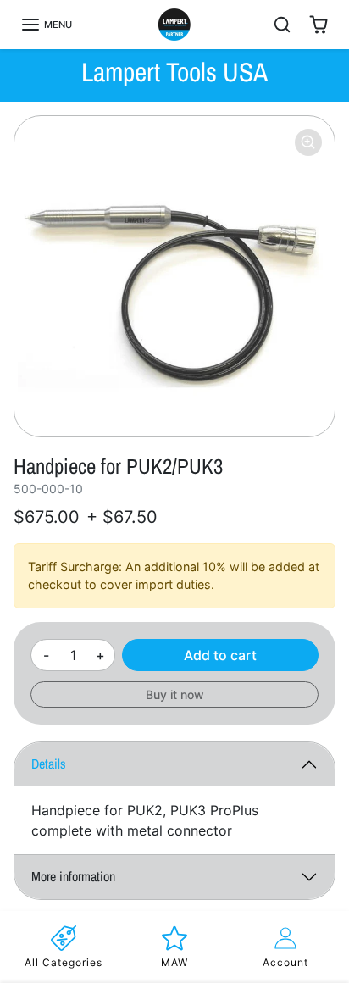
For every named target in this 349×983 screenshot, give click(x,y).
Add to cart (220, 655)
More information (73, 876)
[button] (46, 24)
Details (48, 763)
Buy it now (175, 694)
